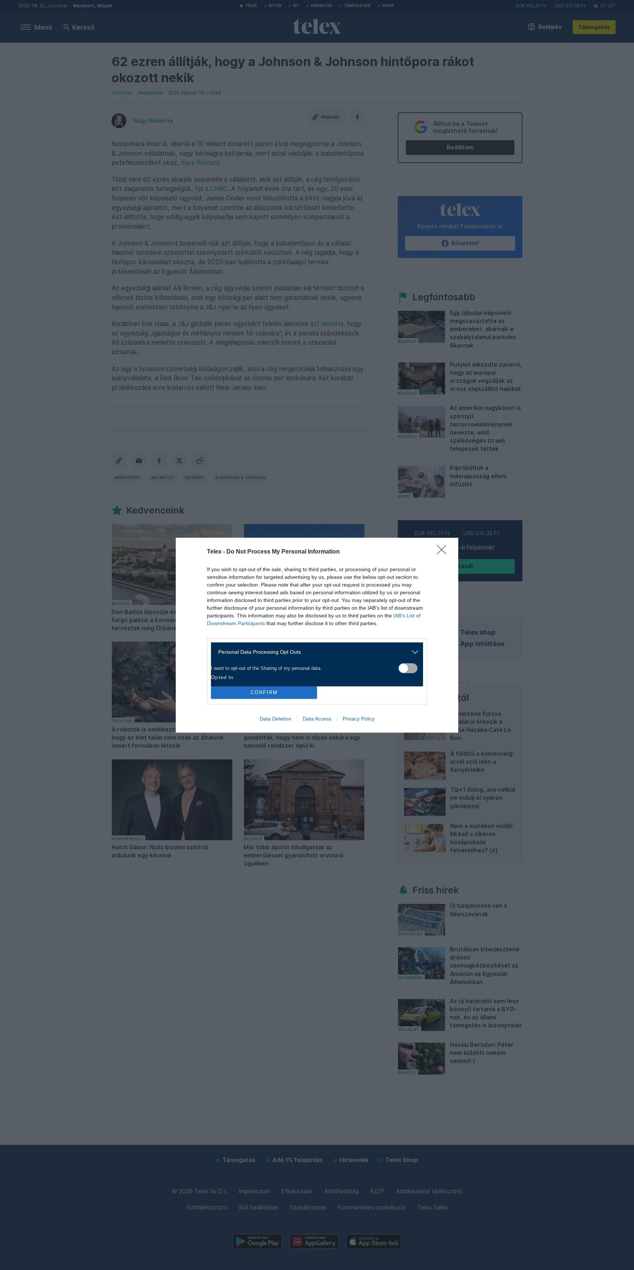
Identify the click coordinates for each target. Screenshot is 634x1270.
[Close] (444, 552)
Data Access (317, 719)
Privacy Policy (359, 719)
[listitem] (314, 652)
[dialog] (317, 635)
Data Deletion (275, 719)
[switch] (408, 668)
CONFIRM (264, 692)
